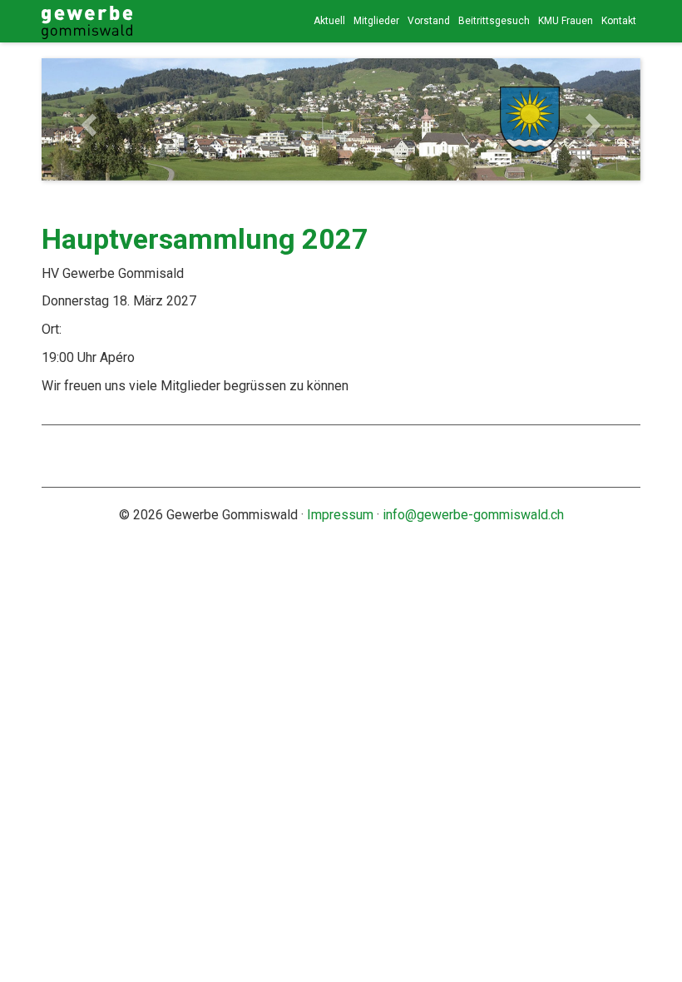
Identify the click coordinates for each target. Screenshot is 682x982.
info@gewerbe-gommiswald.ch (473, 515)
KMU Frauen (565, 21)
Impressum (340, 515)
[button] (86, 119)
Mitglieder (376, 21)
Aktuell (329, 21)
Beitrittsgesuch (494, 21)
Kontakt (618, 21)
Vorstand (429, 21)
